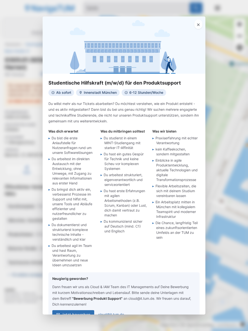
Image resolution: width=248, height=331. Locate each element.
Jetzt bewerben (76, 314)
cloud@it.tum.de (111, 314)
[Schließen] (198, 24)
